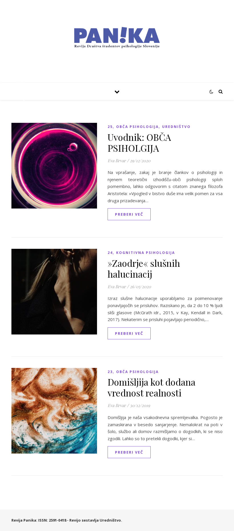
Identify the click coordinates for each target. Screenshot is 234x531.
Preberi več (129, 214)
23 (110, 371)
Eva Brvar (117, 160)
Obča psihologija (137, 126)
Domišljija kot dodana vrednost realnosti (151, 387)
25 (110, 126)
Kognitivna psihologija (145, 252)
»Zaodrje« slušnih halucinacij (144, 268)
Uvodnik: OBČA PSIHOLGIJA (139, 142)
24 (110, 252)
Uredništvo (176, 126)
